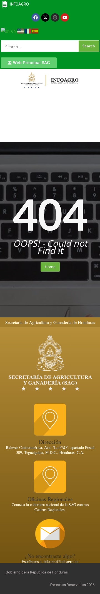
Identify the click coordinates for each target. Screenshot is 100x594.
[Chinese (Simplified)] (9, 30)
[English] (20, 30)
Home (50, 266)
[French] (28, 30)
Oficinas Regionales (50, 499)
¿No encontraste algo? (50, 556)
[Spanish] (35, 30)
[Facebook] (35, 17)
